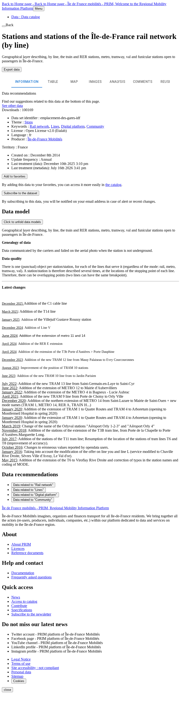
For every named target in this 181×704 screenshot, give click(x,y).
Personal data (21, 672)
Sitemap (17, 676)
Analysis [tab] (117, 82)
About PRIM (21, 544)
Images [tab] (95, 82)
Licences (18, 549)
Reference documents (27, 553)
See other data (12, 106)
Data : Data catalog (25, 17)
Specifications (21, 610)
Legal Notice (21, 659)
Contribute (19, 606)
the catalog (113, 185)
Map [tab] (74, 82)
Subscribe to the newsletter (31, 614)
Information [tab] (26, 82)
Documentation (22, 573)
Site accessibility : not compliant (35, 668)
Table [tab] (53, 82)
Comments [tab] (142, 82)
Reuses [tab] (166, 82)
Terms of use (20, 664)
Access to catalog (24, 601)
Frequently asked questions (31, 577)
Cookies (18, 681)
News (15, 597)
